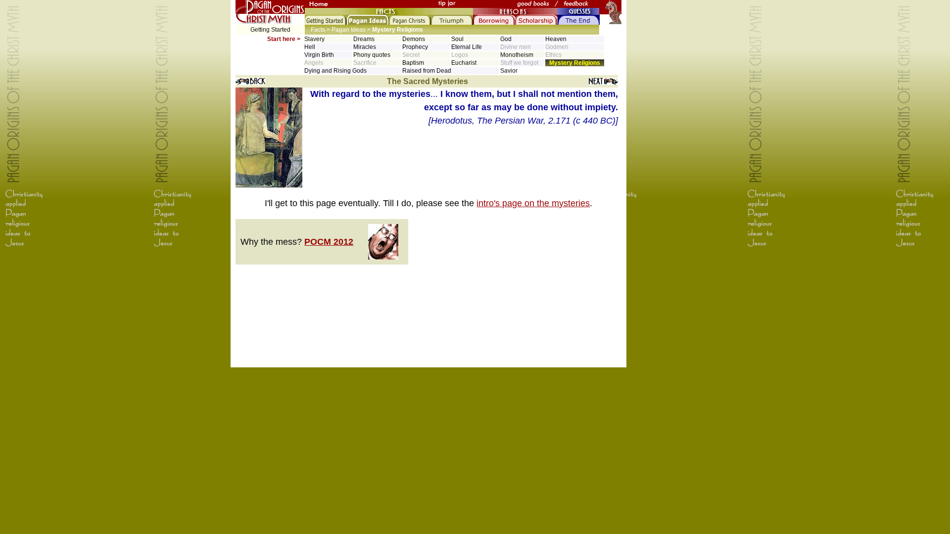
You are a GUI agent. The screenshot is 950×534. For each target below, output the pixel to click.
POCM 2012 (328, 242)
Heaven (556, 39)
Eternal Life (466, 47)
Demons (413, 39)
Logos (459, 54)
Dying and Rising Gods (335, 70)
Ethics (553, 54)
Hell (309, 47)
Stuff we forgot (519, 62)
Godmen (557, 47)
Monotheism (516, 54)
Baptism (413, 62)
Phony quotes (371, 54)
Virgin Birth (319, 54)
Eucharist (463, 62)
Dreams (364, 39)
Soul (457, 39)
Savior (509, 70)
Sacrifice (365, 62)
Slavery (314, 39)
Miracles (364, 47)
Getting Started (270, 29)
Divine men (515, 47)
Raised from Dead (426, 70)
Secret (411, 54)
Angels (313, 62)
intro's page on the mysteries (533, 203)
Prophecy (415, 47)
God (506, 39)
